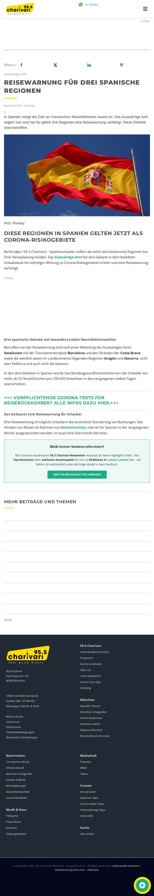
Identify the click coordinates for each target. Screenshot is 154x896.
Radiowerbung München (70, 870)
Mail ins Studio (14, 716)
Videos (84, 774)
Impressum (13, 722)
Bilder (83, 768)
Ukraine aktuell (15, 768)
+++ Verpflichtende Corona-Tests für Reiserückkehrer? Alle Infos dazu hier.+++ (61, 400)
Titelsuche (12, 816)
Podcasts (85, 762)
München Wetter (90, 724)
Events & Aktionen (91, 664)
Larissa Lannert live (120, 460)
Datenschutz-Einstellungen (22, 737)
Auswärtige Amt (68, 257)
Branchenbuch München (95, 736)
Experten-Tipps (89, 798)
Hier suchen (87, 834)
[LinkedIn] (88, 65)
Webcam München (91, 730)
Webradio (93, 870)
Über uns (85, 670)
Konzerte (11, 828)
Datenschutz (13, 727)
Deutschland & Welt (17, 792)
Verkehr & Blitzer (16, 780)
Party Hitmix (13, 822)
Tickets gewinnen (16, 834)
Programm (86, 658)
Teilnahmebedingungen (20, 732)
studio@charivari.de (26, 696)
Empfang (85, 688)
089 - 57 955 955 (25, 701)
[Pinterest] (121, 65)
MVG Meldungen (16, 786)
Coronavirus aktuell (17, 762)
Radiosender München (126, 866)
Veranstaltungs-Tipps (92, 810)
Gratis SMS (86, 816)
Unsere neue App (90, 682)
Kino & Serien (88, 792)
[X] (54, 65)
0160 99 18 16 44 (29, 706)
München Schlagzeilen (93, 712)
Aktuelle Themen (90, 706)
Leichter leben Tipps (92, 804)
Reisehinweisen (74, 427)
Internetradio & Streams (94, 652)
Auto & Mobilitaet (16, 798)
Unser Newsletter (90, 676)
